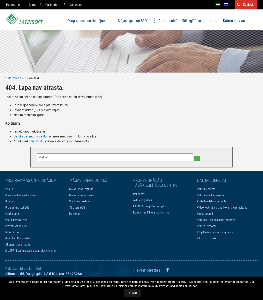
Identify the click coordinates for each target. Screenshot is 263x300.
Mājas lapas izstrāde (81, 189)
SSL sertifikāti (77, 207)
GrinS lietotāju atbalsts (18, 238)
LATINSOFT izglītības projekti (149, 206)
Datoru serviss (234, 20)
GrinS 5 (9, 189)
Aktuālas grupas (142, 200)
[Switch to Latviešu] (218, 4)
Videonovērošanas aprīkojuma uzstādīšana (222, 207)
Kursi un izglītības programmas (151, 212)
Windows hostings (80, 201)
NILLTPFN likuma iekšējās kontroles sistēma (30, 250)
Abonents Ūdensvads (17, 244)
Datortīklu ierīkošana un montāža (216, 220)
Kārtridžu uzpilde (206, 238)
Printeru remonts (207, 226)
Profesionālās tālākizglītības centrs (185, 20)
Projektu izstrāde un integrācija (215, 232)
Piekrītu (132, 293)
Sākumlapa (13, 78)
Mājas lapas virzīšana (81, 195)
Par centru (139, 194)
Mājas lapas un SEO (132, 20)
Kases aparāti (205, 213)
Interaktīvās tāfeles (16, 220)
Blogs (32, 4)
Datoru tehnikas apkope (211, 195)
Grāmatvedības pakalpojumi (21, 195)
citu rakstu (36, 141)
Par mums (13, 4)
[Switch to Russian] (226, 4)
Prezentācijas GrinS (16, 226)
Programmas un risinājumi (87, 20)
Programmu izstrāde (17, 207)
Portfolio (74, 213)
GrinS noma (12, 213)
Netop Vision (12, 232)
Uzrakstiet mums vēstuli (31, 136)
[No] (258, 288)
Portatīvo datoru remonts (211, 201)
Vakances (75, 4)
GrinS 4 (9, 201)
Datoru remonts (206, 189)
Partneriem (52, 4)
